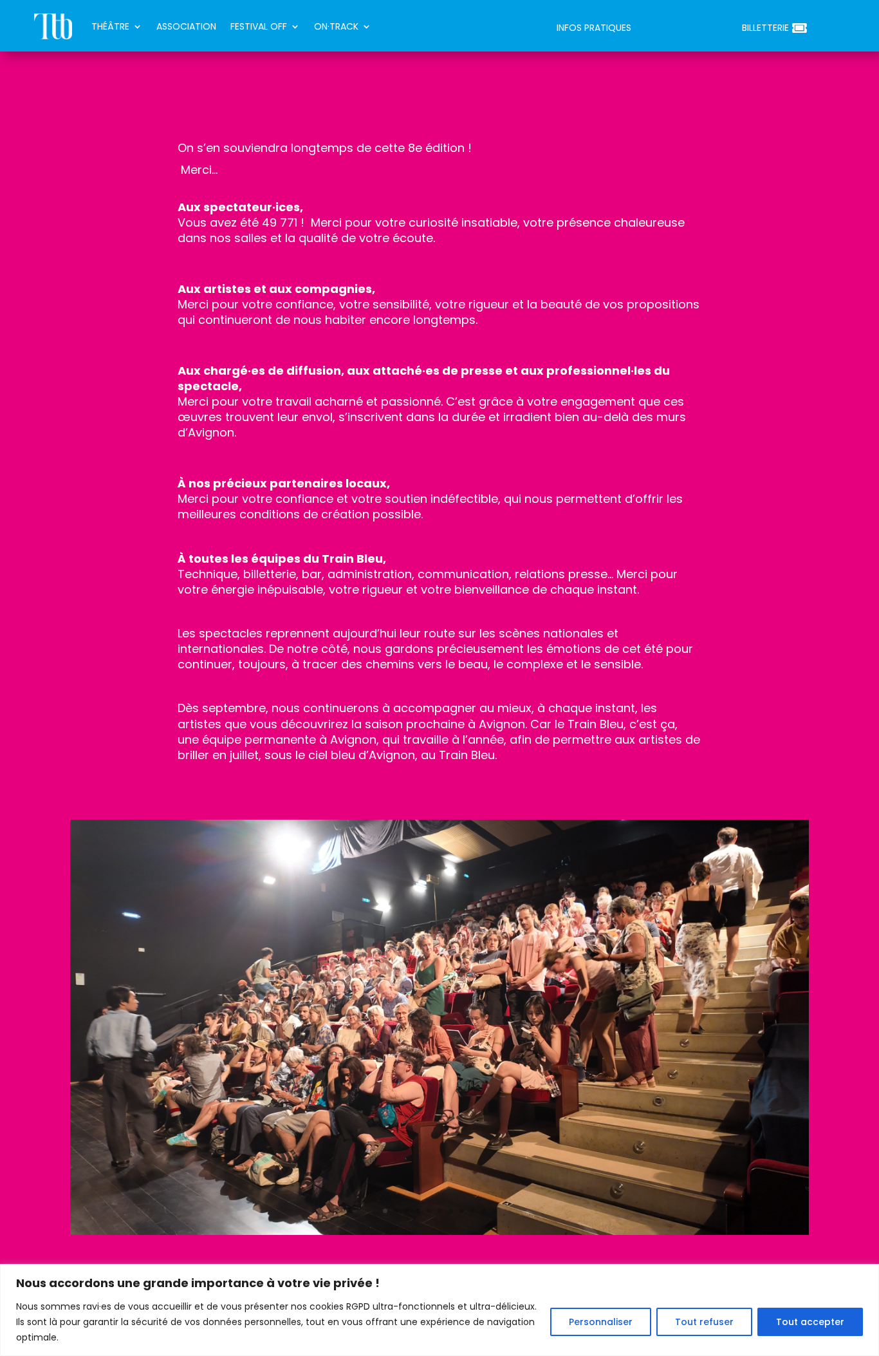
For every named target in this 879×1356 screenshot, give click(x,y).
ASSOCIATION (186, 26)
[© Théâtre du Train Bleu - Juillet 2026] (439, 1231)
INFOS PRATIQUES (594, 28)
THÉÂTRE (110, 26)
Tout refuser (704, 1321)
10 (483, 1211)
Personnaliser (601, 1321)
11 (494, 1211)
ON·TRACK (336, 26)
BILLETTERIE (765, 28)
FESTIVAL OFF (258, 26)
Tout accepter (810, 1321)
